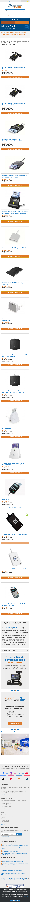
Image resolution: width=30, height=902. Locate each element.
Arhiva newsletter (5, 836)
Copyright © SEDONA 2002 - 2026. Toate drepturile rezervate (13, 878)
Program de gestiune (18, 870)
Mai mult (3, 794)
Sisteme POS (4, 870)
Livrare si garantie (5, 821)
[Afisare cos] (22, 22)
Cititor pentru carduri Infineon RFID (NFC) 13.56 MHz (13, 283)
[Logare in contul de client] (8, 22)
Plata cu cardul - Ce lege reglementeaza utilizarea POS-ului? (15, 863)
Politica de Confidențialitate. (17, 898)
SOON (27, 514)
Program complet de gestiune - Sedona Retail (12, 844)
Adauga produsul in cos (14, 77)
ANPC (27, 878)
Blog (2, 818)
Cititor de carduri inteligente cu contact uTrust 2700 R (13, 319)
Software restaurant (5, 873)
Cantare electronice (14, 872)
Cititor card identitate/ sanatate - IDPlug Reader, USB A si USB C (13, 104)
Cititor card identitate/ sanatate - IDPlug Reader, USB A (13, 68)
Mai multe (3, 809)
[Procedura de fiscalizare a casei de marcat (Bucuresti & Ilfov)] (15, 710)
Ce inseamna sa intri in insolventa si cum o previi (12, 859)
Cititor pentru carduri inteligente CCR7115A (14, 248)
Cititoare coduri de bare (6, 803)
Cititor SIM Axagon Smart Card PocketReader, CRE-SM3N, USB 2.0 (12, 140)
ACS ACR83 (5, 499)
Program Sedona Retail (6, 806)
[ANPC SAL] (15, 886)
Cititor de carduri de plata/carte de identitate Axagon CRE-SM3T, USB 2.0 (14, 176)
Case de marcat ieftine (15, 873)
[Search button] (23, 11)
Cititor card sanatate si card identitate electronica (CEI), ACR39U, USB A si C (13, 391)
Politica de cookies (6, 879)
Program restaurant (5, 872)
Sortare (2, 36)
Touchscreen (10, 870)
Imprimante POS (4, 804)
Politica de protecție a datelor (17, 879)
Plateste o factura (5, 820)
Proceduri (3, 814)
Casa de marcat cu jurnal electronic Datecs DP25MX (13, 850)
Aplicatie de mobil (5, 874)
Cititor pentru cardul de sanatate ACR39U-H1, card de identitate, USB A (14, 427)
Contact (3, 1)
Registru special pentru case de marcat (10, 851)
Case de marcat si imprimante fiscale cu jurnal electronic (13, 800)
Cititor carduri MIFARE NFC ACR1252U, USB (14, 534)
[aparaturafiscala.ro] (15, 6)
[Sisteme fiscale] (15, 671)
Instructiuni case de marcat (7, 816)
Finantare (23, 873)
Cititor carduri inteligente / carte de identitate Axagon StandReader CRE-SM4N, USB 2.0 (15, 212)
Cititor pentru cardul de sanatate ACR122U (14, 569)
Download (3, 817)
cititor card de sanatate (10, 627)
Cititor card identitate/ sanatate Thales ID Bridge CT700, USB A (14, 604)
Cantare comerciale (5, 802)
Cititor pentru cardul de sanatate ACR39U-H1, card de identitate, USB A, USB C (14, 463)
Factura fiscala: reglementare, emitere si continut (12, 861)
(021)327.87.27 (16, 15)
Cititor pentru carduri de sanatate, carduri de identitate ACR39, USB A (14, 355)
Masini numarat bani (24, 872)
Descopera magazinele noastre (11, 732)
